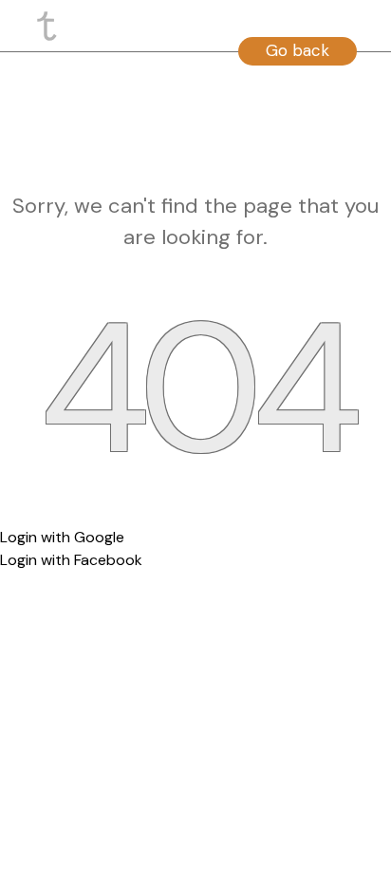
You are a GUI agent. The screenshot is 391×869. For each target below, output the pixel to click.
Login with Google (62, 537)
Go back (297, 50)
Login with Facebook (71, 560)
